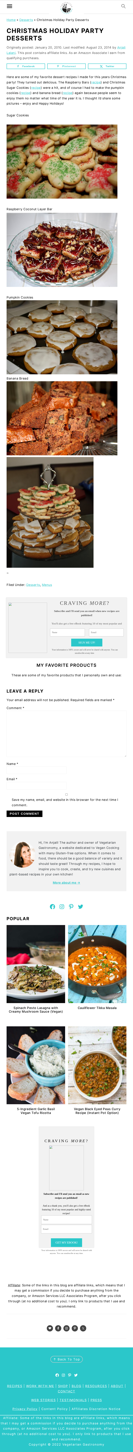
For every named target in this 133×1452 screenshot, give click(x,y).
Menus (47, 585)
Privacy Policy (25, 1409)
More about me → (66, 882)
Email (12, 779)
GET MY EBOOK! (66, 1242)
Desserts (26, 20)
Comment (15, 708)
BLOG (76, 1386)
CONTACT (66, 1391)
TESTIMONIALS (73, 1400)
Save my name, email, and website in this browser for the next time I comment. (65, 802)
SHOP (63, 1386)
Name (12, 764)
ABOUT (117, 1386)
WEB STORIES (43, 1400)
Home (11, 20)
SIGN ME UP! (86, 642)
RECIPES (14, 1386)
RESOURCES (96, 1386)
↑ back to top (66, 1359)
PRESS (96, 1400)
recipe (96, 82)
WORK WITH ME (40, 1386)
